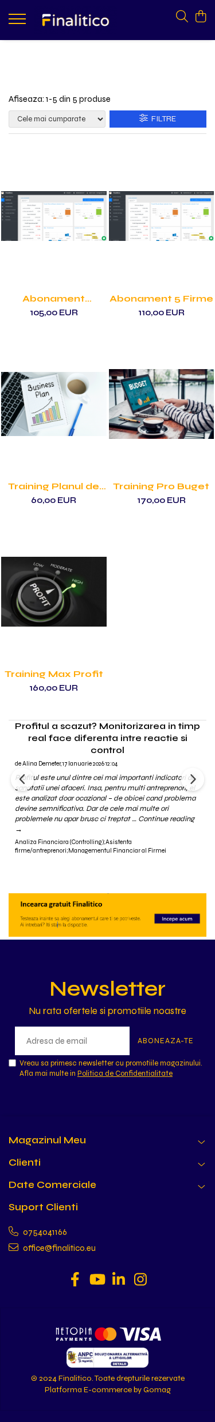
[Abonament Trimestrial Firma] (54, 216)
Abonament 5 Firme (161, 298)
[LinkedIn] (118, 1280)
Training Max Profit (54, 673)
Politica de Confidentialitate (125, 1073)
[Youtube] (97, 1280)
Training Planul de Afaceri (53, 486)
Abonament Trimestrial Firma (53, 298)
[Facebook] (75, 1280)
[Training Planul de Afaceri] (54, 404)
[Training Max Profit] (54, 592)
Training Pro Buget (161, 486)
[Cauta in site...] (182, 17)
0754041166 (44, 1232)
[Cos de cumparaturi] (200, 17)
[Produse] (19, 22)
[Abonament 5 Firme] (161, 216)
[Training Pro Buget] (161, 404)
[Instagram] (140, 1280)
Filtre (162, 119)
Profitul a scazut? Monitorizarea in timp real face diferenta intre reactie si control (107, 737)
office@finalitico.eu (58, 1248)
